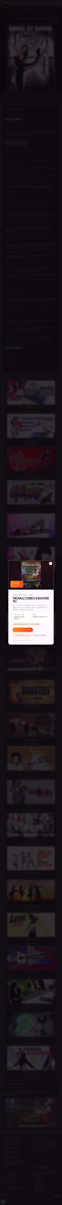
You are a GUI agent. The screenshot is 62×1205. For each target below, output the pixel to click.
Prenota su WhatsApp (40, 635)
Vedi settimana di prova (22, 635)
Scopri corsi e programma (23, 629)
